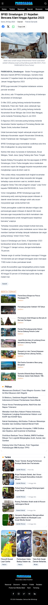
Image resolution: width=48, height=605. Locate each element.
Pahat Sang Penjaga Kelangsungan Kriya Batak (29, 489)
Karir (29, 588)
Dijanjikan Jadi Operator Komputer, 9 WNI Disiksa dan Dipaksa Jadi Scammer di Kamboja (23, 429)
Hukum (24, 585)
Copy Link (21, 27)
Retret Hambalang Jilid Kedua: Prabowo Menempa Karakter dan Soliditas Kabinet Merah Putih (23, 422)
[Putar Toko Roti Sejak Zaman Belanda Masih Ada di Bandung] (40, 543)
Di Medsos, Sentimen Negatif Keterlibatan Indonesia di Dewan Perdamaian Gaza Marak (21, 398)
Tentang (36, 588)
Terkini (12, 9)
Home (4, 9)
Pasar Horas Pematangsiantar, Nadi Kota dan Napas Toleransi (21, 406)
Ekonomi (39, 9)
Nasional (21, 9)
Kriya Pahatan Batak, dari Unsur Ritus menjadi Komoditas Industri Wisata (28, 476)
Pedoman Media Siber (17, 588)
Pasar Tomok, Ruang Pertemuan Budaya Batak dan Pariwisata (28, 462)
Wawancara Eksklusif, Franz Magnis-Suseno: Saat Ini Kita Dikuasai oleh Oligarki (23, 391)
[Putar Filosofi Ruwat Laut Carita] (8, 543)
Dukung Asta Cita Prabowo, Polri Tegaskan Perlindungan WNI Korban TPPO (20, 446)
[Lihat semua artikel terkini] (44, 457)
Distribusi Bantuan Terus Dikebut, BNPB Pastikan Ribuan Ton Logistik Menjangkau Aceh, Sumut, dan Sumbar (23, 438)
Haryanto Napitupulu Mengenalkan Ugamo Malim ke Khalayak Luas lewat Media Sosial (29, 517)
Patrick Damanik (31, 22)
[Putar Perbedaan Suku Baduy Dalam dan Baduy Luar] (24, 543)
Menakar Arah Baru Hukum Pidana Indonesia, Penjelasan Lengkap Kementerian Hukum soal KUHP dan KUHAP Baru (21, 414)
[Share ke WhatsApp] (13, 27)
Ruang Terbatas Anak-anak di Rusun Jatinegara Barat (30, 503)
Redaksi (39, 585)
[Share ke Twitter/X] (8, 27)
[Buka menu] (2, 3)
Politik (31, 585)
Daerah (30, 9)
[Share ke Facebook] (3, 27)
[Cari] (45, 3)
